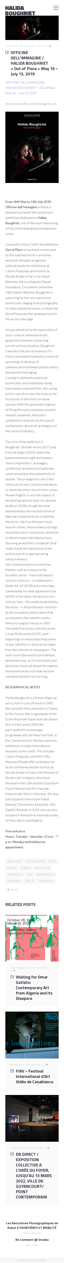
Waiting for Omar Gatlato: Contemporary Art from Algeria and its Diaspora (34, 987)
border (52, 861)
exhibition (26, 867)
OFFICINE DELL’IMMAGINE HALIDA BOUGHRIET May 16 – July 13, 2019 (31, 87)
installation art (15, 874)
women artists (46, 880)
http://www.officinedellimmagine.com (31, 104)
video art (29, 880)
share (14, 889)
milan (30, 874)
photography (14, 880)
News (39, 46)
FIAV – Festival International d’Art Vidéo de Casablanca (34, 1076)
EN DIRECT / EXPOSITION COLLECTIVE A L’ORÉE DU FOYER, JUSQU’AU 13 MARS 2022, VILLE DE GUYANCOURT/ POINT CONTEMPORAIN (34, 1175)
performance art (45, 874)
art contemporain (35, 861)
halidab (28, 46)
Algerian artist (14, 861)
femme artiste (42, 867)
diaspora (11, 867)
